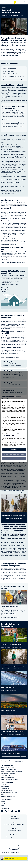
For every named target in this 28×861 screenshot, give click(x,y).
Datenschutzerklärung (9, 435)
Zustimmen (14, 449)
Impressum (11, 439)
